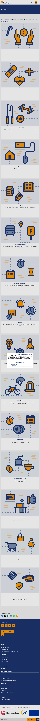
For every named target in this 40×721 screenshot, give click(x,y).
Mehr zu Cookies (29, 354)
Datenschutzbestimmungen (22, 354)
